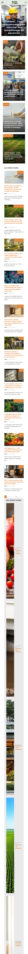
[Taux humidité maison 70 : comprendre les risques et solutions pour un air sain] (14, 375)
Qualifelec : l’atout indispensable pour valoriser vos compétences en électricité (14, 27)
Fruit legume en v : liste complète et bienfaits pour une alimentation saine (13, 449)
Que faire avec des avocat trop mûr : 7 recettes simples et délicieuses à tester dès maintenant (13, 61)
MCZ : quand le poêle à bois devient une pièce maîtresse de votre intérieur (13, 482)
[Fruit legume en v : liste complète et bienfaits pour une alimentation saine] (14, 439)
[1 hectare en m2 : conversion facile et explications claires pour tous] (10, 845)
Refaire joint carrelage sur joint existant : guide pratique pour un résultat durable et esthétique (13, 124)
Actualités (20, 272)
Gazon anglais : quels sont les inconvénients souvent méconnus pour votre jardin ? (13, 156)
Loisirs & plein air (18, 240)
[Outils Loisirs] (15, 2)
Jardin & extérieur (8, 135)
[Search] (25, 2)
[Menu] (3, 2)
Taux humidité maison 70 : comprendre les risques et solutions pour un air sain (13, 385)
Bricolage (6, 104)
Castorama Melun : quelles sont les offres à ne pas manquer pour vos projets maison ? (13, 93)
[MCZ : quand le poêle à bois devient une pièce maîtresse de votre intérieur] (14, 471)
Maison (5, 41)
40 (16, 496)
